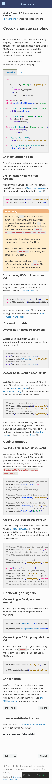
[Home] (4, 19)
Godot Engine (27, 4)
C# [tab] (21, 72)
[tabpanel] (26, 114)
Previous (11, 708)
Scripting (11, 19)
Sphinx (16, 777)
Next (42, 708)
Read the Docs (10, 779)
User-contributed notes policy (32, 724)
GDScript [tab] (10, 72)
